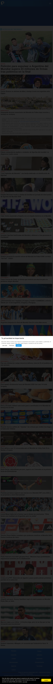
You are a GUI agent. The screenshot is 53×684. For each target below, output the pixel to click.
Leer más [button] (25, 681)
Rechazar (11, 345)
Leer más (4, 345)
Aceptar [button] (46, 680)
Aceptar (19, 345)
